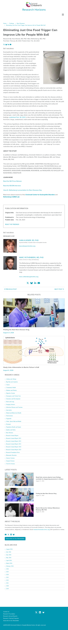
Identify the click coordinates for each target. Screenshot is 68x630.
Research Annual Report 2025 (13, 449)
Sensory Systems (10, 458)
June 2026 (8, 555)
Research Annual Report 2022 (13, 441)
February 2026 (10, 566)
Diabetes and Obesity (11, 390)
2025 (7, 572)
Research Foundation (9, 614)
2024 (7, 574)
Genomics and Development (13, 399)
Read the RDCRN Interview (12, 186)
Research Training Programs (11, 618)
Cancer (8, 384)
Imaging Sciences (10, 404)
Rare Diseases (21, 23)
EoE (4, 48)
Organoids (8, 418)
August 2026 (9, 549)
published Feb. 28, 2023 (17, 117)
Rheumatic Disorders (11, 455)
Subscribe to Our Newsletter (15, 538)
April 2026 (9, 560)
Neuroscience (9, 416)
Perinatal (8, 424)
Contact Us (6, 612)
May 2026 (8, 557)
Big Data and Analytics (12, 382)
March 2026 (9, 563)
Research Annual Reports (10, 616)
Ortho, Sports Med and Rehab (13, 421)
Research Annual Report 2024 (13, 447)
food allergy (10, 48)
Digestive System (10, 393)
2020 (7, 586)
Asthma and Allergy (11, 379)
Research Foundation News (13, 452)
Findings (11, 23)
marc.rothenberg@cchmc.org (28, 277)
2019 (7, 588)
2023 (7, 577)
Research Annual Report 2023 (13, 444)
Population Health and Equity (13, 427)
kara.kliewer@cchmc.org (27, 246)
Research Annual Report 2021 (13, 438)
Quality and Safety (11, 430)
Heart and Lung (10, 401)
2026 (7, 569)
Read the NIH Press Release (12, 181)
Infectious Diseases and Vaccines (14, 407)
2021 (7, 583)
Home (5, 23)
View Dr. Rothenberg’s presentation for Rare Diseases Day (22, 190)
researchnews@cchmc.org (41, 529)
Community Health (11, 387)
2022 (7, 580)
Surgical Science (10, 461)
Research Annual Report (12, 435)
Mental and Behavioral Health (13, 413)
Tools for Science (10, 463)
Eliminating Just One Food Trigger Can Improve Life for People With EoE (26, 25)
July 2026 (8, 552)
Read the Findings (12, 224)
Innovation (9, 410)
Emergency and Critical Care (13, 396)
